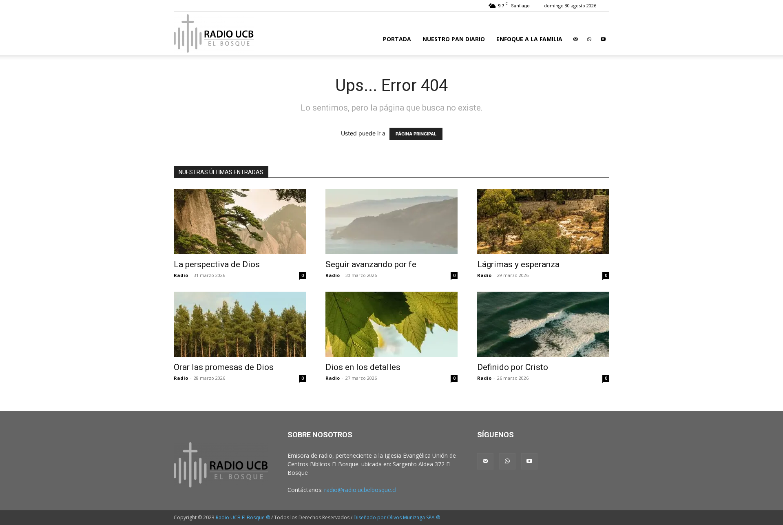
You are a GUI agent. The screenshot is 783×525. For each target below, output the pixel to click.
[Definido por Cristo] (543, 324)
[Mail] (575, 39)
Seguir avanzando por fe (370, 264)
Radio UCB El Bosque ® (243, 517)
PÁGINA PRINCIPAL (416, 134)
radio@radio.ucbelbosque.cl (360, 490)
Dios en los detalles (362, 367)
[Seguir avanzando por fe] (391, 221)
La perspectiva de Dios (217, 264)
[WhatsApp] (589, 39)
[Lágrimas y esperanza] (543, 221)
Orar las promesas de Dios (224, 367)
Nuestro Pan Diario (453, 39)
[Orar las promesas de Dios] (240, 324)
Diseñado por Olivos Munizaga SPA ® (397, 517)
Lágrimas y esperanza (518, 264)
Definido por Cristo (512, 367)
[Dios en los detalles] (391, 324)
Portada (397, 39)
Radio (181, 275)
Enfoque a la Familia (529, 39)
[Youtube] (603, 39)
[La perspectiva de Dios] (240, 221)
